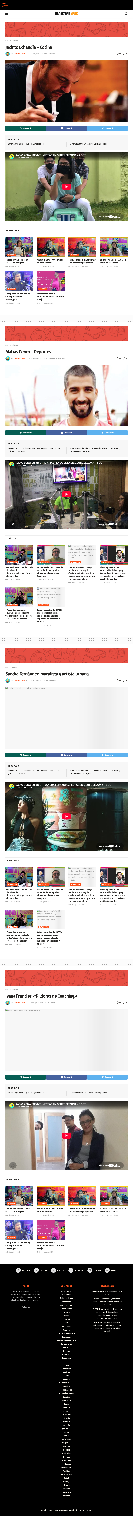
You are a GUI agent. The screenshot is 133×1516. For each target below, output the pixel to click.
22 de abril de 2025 (13, 303)
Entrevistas (60, 358)
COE (66, 1323)
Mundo (66, 1432)
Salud (66, 1478)
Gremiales (66, 1415)
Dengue (66, 1351)
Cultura (66, 1347)
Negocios (66, 1443)
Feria (66, 1404)
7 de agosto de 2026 (45, 625)
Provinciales (66, 1467)
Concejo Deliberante (66, 1333)
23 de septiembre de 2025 (79, 266)
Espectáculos (66, 1390)
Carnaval (66, 1312)
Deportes (66, 1355)
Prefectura (66, 1460)
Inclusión (66, 1425)
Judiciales (66, 1429)
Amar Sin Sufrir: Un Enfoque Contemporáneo (88, 144)
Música (66, 1436)
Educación (66, 1369)
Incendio (66, 1422)
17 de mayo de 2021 (36, 54)
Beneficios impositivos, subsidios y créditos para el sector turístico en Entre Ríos (107, 1302)
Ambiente (66, 1295)
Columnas (15, 41)
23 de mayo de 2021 (36, 1003)
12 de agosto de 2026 (108, 583)
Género (66, 1411)
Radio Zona (20, 54)
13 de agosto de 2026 (77, 583)
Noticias (66, 1446)
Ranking (66, 1471)
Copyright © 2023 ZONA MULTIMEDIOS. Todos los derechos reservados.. (66, 1510)
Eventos (66, 1397)
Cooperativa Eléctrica (66, 1340)
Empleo (66, 1379)
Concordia (66, 1337)
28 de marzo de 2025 (45, 303)
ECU (66, 1362)
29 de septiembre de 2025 (47, 266)
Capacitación (66, 1309)
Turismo (66, 1496)
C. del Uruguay (66, 1305)
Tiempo (66, 1485)
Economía (66, 1358)
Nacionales (66, 1439)
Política (66, 1457)
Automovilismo (66, 1298)
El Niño (66, 1376)
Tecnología (66, 1482)
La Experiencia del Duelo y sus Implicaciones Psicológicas (17, 296)
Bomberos (66, 1302)
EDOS (66, 1365)
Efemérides (66, 1372)
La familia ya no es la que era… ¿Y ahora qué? (26, 144)
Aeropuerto (66, 1291)
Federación (66, 1400)
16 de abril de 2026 (13, 266)
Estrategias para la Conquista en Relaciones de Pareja (50, 296)
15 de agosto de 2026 (14, 580)
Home (7, 41)
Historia (66, 1418)
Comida (66, 1330)
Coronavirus (66, 1344)
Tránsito (66, 1489)
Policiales (66, 1453)
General (66, 1407)
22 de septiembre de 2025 (110, 266)
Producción (66, 1464)
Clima (66, 1316)
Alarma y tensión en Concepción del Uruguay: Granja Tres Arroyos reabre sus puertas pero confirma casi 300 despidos (113, 573)
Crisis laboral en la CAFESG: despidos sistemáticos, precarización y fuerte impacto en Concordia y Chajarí (50, 616)
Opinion (66, 1450)
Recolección (66, 1475)
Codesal (66, 1319)
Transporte (66, 1492)
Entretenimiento (66, 1383)
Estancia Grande (66, 1393)
